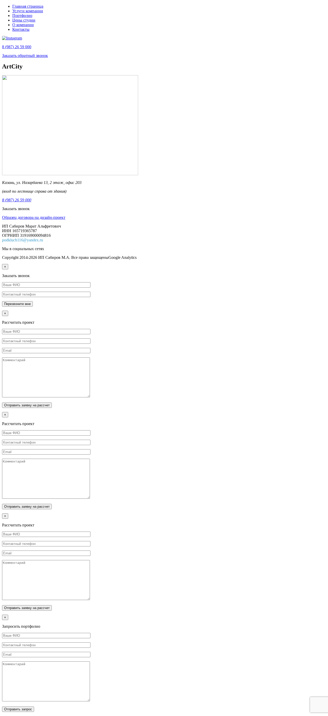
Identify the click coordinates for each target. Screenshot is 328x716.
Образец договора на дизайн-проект (33, 217)
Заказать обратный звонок (25, 55)
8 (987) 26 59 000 (16, 47)
